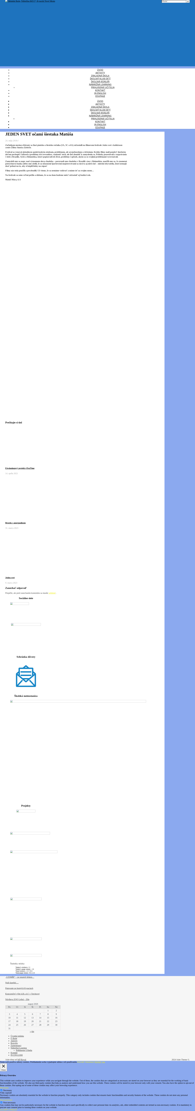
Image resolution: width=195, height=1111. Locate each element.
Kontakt (100, 90)
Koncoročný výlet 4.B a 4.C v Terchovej (22, 994)
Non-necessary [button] (6, 1100)
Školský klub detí (100, 78)
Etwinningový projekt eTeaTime (19, 468)
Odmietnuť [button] (89, 1062)
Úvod (100, 69)
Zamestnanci (16, 1045)
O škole (14, 1038)
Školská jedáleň (100, 81)
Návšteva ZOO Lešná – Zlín (17, 999)
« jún (32, 1031)
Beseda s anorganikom (15, 523)
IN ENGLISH (100, 93)
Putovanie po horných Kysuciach (19, 988)
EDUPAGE (100, 96)
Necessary (7, 1090)
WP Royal (21, 1059)
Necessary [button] (4, 1088)
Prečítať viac (100, 1062)
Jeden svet (10, 578)
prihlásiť (52, 593)
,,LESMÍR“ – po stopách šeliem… (19, 977)
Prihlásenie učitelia (102, 87)
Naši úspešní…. (12, 983)
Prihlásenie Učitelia (24, 1050)
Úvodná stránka (17, 1036)
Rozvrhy (14, 1043)
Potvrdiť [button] (80, 1062)
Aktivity (100, 72)
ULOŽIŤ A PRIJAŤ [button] (8, 1110)
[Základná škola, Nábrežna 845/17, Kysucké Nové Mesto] (30, 1)
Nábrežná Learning (100, 84)
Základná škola (100, 75)
